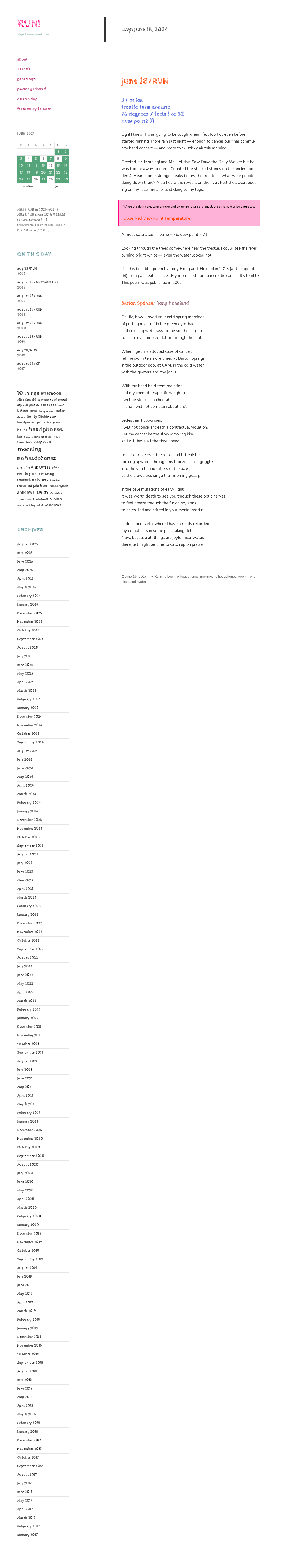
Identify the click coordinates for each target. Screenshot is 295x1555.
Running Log (163, 576)
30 (65, 179)
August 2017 (27, 1475)
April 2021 (25, 1096)
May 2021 (24, 1087)
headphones (46, 429)
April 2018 (25, 1406)
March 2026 (26, 587)
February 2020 (29, 1216)
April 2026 (25, 579)
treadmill (40, 499)
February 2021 (28, 1113)
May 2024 (25, 777)
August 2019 (27, 1268)
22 (58, 173)
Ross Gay (55, 480)
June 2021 (24, 1078)
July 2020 (25, 1173)
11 (28, 166)
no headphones (36, 458)
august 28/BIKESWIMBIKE (38, 282)
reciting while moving (35, 474)
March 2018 (26, 1414)
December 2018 (29, 1337)
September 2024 (30, 742)
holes (27, 437)
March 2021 (26, 1104)
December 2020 (29, 1130)
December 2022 (29, 923)
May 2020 (25, 1190)
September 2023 (30, 846)
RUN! (29, 23)
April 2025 (25, 682)
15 (58, 166)
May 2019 (25, 1294)
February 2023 (29, 906)
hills (19, 436)
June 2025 (25, 665)
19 (36, 173)
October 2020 (28, 1147)
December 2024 (29, 717)
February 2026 (28, 596)
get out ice (43, 422)
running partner (32, 485)
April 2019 (25, 1302)
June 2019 (25, 1285)
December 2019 (29, 1234)
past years (26, 79)
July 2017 (24, 1483)
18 (28, 173)
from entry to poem (35, 109)
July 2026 (24, 553)
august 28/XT (28, 364)
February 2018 (28, 1423)
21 (50, 173)
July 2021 (24, 1070)
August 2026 (27, 544)
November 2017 (29, 1449)
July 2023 (24, 863)
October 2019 (28, 1251)
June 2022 (25, 975)
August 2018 (27, 1371)
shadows (26, 492)
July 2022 (24, 966)
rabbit (55, 467)
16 (65, 166)
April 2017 (25, 1509)
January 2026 (27, 605)
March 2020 (27, 1208)
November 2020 (30, 1139)
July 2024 (24, 760)
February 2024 (29, 803)
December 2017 (29, 1440)
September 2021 (30, 1053)
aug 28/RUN (27, 269)
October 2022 (28, 941)
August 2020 (27, 1165)
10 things (28, 393)
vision (56, 499)
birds (33, 411)
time (20, 499)
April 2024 (25, 786)
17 (21, 173)
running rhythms (58, 486)
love (57, 436)
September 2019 (30, 1259)
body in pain (46, 411)
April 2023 (25, 889)
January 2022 (27, 1018)
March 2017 (26, 1518)
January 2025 (27, 708)
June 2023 (25, 872)
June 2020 (25, 1182)
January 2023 (27, 915)
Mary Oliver (42, 442)
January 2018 (27, 1432)
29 (58, 179)
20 (43, 173)
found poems (26, 422)
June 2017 (24, 1492)
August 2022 (27, 958)
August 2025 (27, 648)
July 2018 (24, 1380)
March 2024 (26, 794)
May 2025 (25, 674)
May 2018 (25, 1397)
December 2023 (29, 820)
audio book (48, 405)
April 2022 (25, 992)
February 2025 (29, 699)
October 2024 (28, 734)
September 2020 (30, 1156)
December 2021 (29, 1027)
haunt (22, 430)
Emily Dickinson (41, 416)
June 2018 (25, 1389)
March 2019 (26, 1311)
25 (28, 179)
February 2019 (28, 1320)
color (60, 411)
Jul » (59, 186)
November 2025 (29, 622)
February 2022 (29, 1010)
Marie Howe (24, 442)
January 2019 (27, 1328)
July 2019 (24, 1277)
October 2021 (28, 1044)
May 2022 (25, 984)
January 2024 (27, 811)
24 (21, 179)
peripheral (25, 467)
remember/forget (32, 479)
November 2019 (29, 1242)
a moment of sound (52, 399)
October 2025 (28, 630)
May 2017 (24, 1501)
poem (42, 466)
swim (42, 492)
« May (28, 186)
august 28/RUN (29, 296)
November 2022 (29, 932)
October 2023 (28, 837)
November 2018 (29, 1346)
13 (43, 166)
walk (20, 505)
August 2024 (27, 751)
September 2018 (30, 1363)
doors (21, 417)
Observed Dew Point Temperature (156, 218)
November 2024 (29, 725)
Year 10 (23, 69)
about (22, 59)
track (28, 499)
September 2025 (30, 639)
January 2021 (27, 1122)
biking (23, 410)
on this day (27, 99)
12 (36, 166)
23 (66, 173)
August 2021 (27, 1061)
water (30, 505)
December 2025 (29, 613)
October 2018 (28, 1354)
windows (53, 505)
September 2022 (30, 949)
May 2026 (25, 570)
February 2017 (28, 1526)
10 (21, 166)
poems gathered (31, 89)
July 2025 (24, 656)
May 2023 (25, 880)
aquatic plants (28, 405)
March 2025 (26, 691)
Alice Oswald (26, 399)
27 (43, 179)
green (56, 422)
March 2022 (26, 1001)
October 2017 (28, 1457)
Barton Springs (137, 303)
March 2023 (26, 898)
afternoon (51, 393)
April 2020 (25, 1199)
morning (29, 449)
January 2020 (28, 1225)
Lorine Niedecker (42, 436)
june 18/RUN (144, 81)
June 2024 (25, 768)
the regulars (56, 493)
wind (40, 505)
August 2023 (27, 854)
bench (61, 405)
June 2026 (25, 562)
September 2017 (30, 1466)
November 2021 (29, 1035)
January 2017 (27, 1535)
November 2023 (29, 829)
